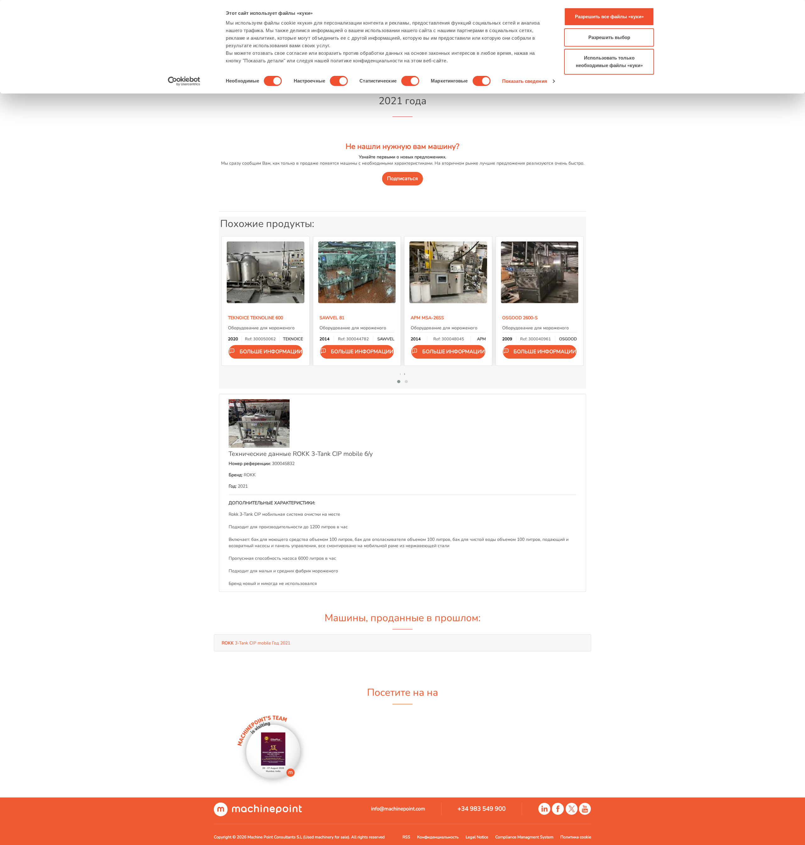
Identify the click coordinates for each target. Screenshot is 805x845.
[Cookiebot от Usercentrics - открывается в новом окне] (184, 81)
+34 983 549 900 (482, 809)
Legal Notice (477, 837)
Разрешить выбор (609, 37)
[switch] (339, 81)
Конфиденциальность (438, 837)
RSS (406, 837)
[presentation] (400, 374)
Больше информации (271, 351)
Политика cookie (575, 837)
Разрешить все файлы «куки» (609, 16)
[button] (398, 381)
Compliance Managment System (524, 837)
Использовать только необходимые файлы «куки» (609, 61)
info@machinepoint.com (398, 808)
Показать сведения (524, 81)
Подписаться (402, 178)
